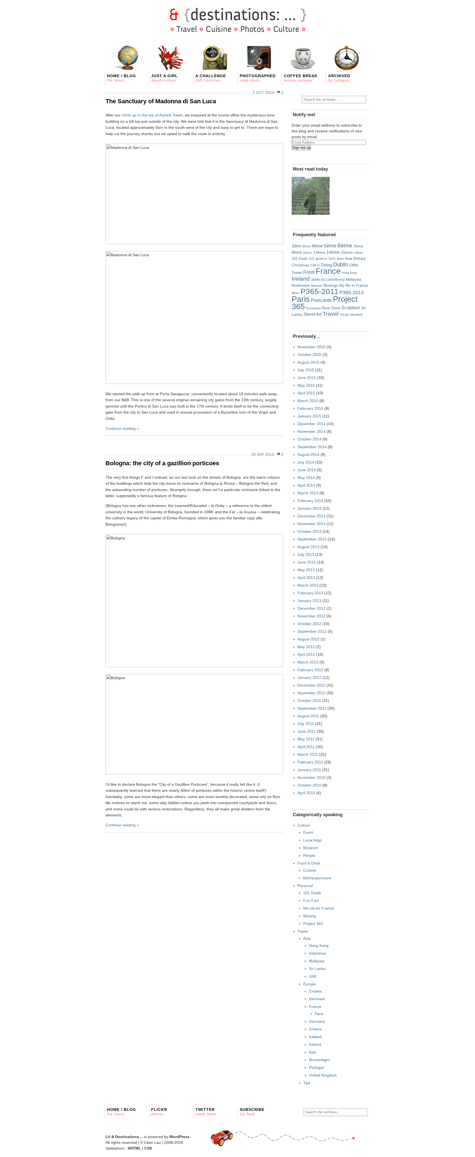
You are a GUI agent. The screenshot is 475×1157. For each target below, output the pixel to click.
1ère (296, 246)
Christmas (300, 265)
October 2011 (309, 700)
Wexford (356, 314)
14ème (333, 252)
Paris (301, 299)
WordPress (179, 1136)
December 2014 (311, 424)
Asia (348, 259)
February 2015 (310, 408)
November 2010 (311, 777)
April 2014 (306, 485)
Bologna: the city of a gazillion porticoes (162, 463)
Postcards (321, 300)
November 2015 (311, 347)
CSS (148, 1148)
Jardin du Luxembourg (328, 279)
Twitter (206, 1111)
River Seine (331, 308)
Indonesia (317, 953)
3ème (306, 246)
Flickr (159, 1111)
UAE (313, 976)
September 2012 (312, 631)
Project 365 (313, 923)
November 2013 (311, 524)
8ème (297, 252)
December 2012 (311, 608)
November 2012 (311, 616)
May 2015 (306, 385)
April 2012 (306, 654)
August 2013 (308, 547)
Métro (295, 293)
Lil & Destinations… (124, 1136)
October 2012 (309, 623)
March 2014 (307, 493)
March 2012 (307, 662)
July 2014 (305, 462)
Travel (330, 314)
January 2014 (309, 508)
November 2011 (311, 693)
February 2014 (310, 500)
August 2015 (308, 362)
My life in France (353, 285)
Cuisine (309, 870)
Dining (326, 265)
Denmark (317, 999)
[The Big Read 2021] (311, 196)
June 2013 (306, 562)
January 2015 (309, 416)
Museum (316, 285)
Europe (309, 984)
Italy (312, 1052)
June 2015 (306, 377)
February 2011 (310, 762)
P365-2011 (319, 291)
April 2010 (306, 793)
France (328, 271)
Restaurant (313, 308)
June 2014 (306, 470)
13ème (319, 252)
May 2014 (306, 477)
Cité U (315, 265)
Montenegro (319, 1060)
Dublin (340, 264)
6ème (344, 245)
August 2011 (308, 716)
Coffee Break (300, 78)
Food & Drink (308, 863)
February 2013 (310, 593)
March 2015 (307, 400)
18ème (358, 252)
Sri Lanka (317, 968)
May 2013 (306, 570)
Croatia (315, 991)
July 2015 (305, 370)
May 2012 (306, 647)
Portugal (316, 1067)
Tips (306, 1083)
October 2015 (309, 354)
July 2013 (305, 554)
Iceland (315, 1037)
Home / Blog (121, 78)
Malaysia (353, 279)
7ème (358, 246)
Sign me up (301, 148)
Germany (317, 1021)
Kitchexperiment (317, 878)
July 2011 (305, 723)
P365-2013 (351, 292)
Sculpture (350, 307)
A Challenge (210, 78)
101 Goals (300, 259)
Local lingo (312, 840)
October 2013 (309, 531)
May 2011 (305, 739)
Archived (339, 78)
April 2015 (306, 393)
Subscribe (252, 1111)
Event (308, 832)
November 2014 (311, 431)
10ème (307, 252)
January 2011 (309, 770)
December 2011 (311, 685)
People (309, 855)
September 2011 (311, 708)
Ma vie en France (318, 908)
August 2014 (308, 454)
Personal (305, 885)
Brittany (360, 259)
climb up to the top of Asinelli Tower (152, 115)
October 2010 (309, 785)
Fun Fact (311, 900)
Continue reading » (122, 428)
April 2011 (306, 747)
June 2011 (306, 731)
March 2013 (307, 585)
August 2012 (308, 639)
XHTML (134, 1148)
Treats (344, 314)
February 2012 (310, 670)
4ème (317, 246)
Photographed (258, 78)
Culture (303, 825)
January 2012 (309, 677)
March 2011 (307, 754)
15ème (347, 252)
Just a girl (164, 78)
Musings (331, 285)
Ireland (301, 278)
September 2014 (312, 447)
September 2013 (312, 539)
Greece (315, 1029)
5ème (330, 246)
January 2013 (309, 600)
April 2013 (306, 577)
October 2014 (309, 439)
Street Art (312, 314)
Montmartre (301, 286)
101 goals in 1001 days (326, 258)
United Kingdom (323, 1075)
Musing (309, 916)
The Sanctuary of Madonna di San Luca (161, 101)
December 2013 (311, 516)
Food (308, 272)
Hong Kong (349, 272)
